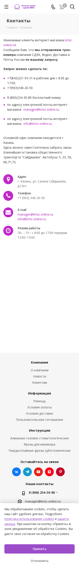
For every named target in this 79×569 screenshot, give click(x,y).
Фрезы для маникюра (39, 444)
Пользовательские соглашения (39, 419)
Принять (39, 549)
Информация (39, 393)
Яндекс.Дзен (49, 471)
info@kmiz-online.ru (37, 123)
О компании (39, 370)
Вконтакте (16, 471)
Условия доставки (39, 413)
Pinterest (60, 471)
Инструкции (39, 430)
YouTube (38, 471)
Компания (39, 362)
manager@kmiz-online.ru (41, 109)
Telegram (27, 471)
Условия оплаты (39, 407)
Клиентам (39, 382)
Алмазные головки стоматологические (39, 438)
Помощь (39, 401)
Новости (39, 376)
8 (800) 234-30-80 (42, 492)
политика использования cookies (29, 519)
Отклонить (39, 561)
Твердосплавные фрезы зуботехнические (39, 450)
